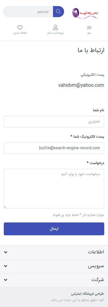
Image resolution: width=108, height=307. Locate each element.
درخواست (97, 163)
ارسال (54, 228)
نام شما (98, 110)
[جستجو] (58, 11)
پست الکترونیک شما (88, 137)
